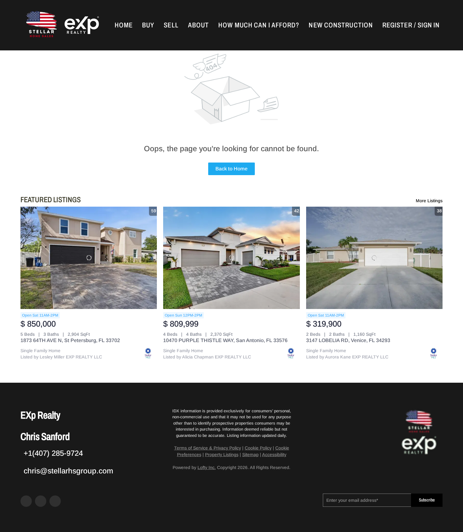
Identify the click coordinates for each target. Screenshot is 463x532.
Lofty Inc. (206, 467)
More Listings (429, 200)
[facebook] (26, 501)
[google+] (55, 501)
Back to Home (231, 168)
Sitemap (250, 454)
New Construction (341, 25)
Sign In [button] (429, 25)
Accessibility (274, 454)
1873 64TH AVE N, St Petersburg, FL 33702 (70, 340)
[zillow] (40, 501)
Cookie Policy (258, 447)
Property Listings (221, 454)
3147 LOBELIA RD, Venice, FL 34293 (348, 340)
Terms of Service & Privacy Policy (207, 447)
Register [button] (397, 25)
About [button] (198, 25)
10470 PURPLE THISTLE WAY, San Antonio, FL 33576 (225, 340)
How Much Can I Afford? (258, 25)
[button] (41, 25)
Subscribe (427, 500)
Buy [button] (148, 25)
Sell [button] (171, 25)
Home (124, 25)
